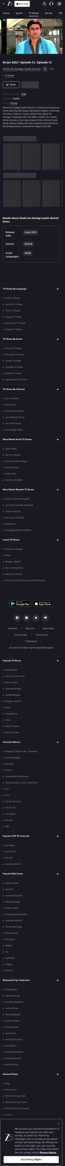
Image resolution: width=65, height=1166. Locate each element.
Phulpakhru (10, 524)
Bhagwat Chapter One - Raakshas (21, 751)
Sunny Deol (10, 1033)
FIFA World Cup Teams (16, 1102)
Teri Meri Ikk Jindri (14, 480)
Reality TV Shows (13, 373)
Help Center (48, 628)
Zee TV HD (10, 851)
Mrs (7, 789)
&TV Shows (10, 404)
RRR (7, 826)
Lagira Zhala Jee (13, 511)
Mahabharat (11, 670)
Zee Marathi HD (13, 864)
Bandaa (9, 820)
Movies (48, 13)
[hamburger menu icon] (59, 4)
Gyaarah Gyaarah (13, 895)
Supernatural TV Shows (16, 379)
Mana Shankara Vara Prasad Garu (21, 782)
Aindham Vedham (13, 920)
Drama (14, 103)
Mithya (8, 945)
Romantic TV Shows (14, 354)
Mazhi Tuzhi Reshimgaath (17, 499)
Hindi (23, 94)
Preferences (31, 641)
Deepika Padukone (14, 1002)
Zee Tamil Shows (13, 423)
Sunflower (10, 958)
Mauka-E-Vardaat (13, 574)
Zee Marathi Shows (14, 411)
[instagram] (26, 618)
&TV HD (9, 857)
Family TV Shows (13, 360)
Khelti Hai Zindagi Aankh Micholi (22, 69)
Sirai (7, 795)
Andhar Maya (11, 908)
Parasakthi (10, 814)
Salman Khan (11, 1008)
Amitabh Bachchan (14, 1052)
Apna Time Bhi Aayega (16, 461)
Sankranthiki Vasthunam (17, 776)
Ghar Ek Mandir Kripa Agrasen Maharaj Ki (25, 580)
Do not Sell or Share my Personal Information (31, 647)
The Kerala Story (13, 801)
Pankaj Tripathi (12, 1020)
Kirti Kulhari (10, 1045)
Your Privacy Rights (31, 1159)
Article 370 (10, 807)
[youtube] (45, 618)
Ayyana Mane (11, 883)
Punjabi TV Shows (13, 329)
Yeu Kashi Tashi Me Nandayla (19, 505)
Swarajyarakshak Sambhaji (18, 530)
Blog (7, 1083)
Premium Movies (11, 742)
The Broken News (13, 926)
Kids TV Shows (12, 732)
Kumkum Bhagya (13, 688)
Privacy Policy (20, 634)
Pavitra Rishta (11, 467)
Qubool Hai (10, 473)
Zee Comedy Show (14, 567)
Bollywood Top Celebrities (16, 980)
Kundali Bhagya (12, 695)
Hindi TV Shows (12, 298)
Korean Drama (12, 726)
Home (6, 13)
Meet (7, 555)
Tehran (8, 770)
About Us (29, 628)
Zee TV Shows (12, 398)
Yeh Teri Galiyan (13, 455)
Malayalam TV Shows (15, 323)
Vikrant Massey (12, 995)
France (8, 1114)
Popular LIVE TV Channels (16, 836)
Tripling (8, 964)
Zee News (10, 845)
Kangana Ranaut (13, 1058)
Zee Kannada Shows (15, 417)
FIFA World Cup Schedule (17, 1108)
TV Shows (34, 13)
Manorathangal (12, 901)
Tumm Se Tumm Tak (15, 676)
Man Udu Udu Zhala (14, 517)
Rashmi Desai (11, 1064)
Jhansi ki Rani (11, 682)
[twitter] (36, 618)
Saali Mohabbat (12, 757)
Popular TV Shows (12, 661)
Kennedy (9, 764)
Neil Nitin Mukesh (13, 1039)
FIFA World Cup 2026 (15, 1096)
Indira (8, 720)
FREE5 (62, 13)
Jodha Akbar (11, 448)
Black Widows (11, 933)
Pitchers (9, 970)
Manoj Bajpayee (13, 1014)
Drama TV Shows (13, 348)
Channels (12, 628)
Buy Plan (23, 4)
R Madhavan (11, 989)
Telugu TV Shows (13, 317)
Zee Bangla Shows (14, 429)
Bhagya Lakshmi (13, 561)
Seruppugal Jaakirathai (16, 914)
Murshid (9, 889)
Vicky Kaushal (11, 1027)
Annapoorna (11, 713)
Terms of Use (42, 634)
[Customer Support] (51, 4)
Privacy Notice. (48, 1152)
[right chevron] (7, 156)
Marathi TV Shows (14, 304)
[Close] (58, 1123)
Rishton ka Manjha (14, 549)
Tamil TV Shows (12, 310)
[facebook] (17, 618)
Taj (6, 951)
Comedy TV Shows (14, 367)
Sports (19, 13)
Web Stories (11, 1089)
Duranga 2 (10, 939)
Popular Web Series (13, 874)
